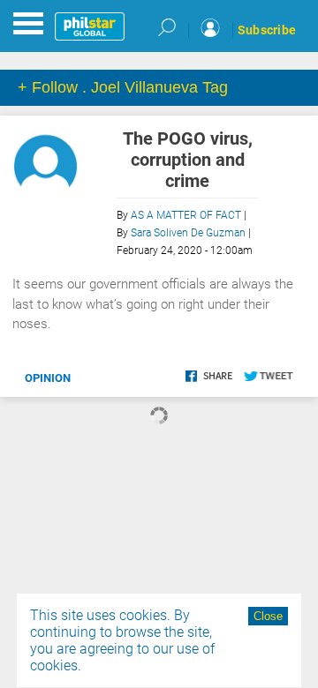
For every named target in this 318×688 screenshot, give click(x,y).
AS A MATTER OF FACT (186, 215)
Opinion (48, 378)
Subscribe (267, 30)
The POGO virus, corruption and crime (188, 159)
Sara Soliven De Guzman (188, 233)
